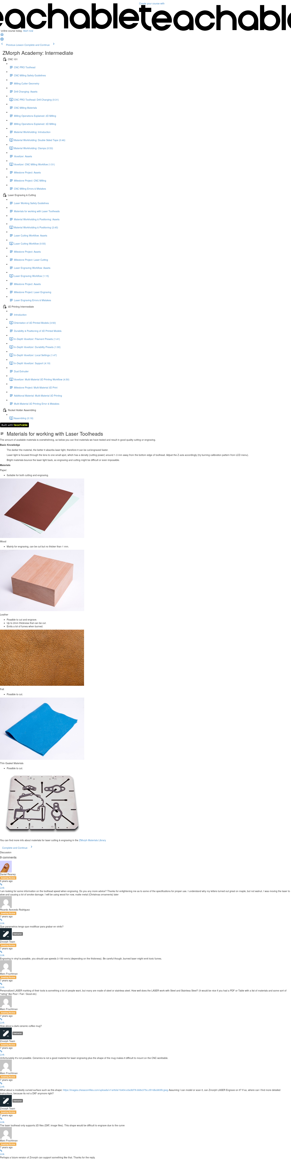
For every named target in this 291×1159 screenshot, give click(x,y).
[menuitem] (2, 40)
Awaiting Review (8, 878)
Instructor (17, 933)
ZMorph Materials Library (92, 840)
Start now (28, 30)
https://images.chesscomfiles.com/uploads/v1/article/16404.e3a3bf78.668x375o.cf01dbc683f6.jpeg (115, 1090)
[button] (2, 35)
